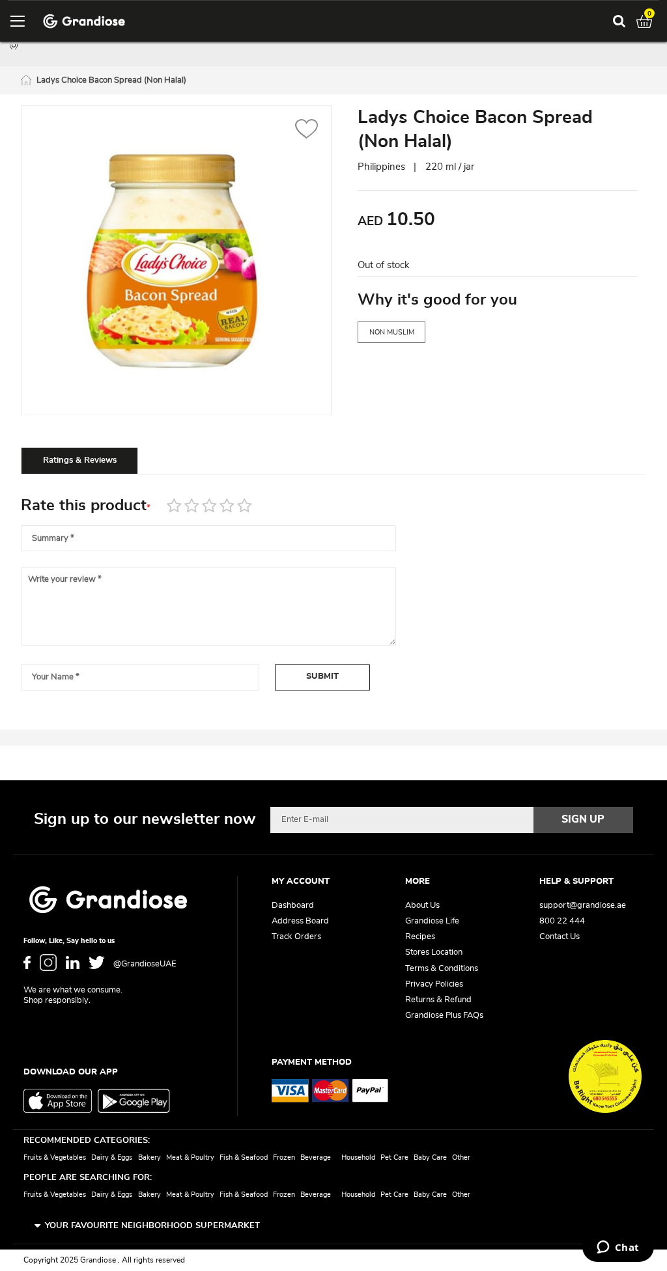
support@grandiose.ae (582, 905)
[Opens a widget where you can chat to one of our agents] (618, 1248)
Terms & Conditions (441, 968)
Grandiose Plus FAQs (444, 1015)
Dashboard (293, 905)
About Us (422, 905)
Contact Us (559, 937)
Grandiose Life (432, 921)
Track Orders (296, 937)
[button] (306, 130)
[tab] (79, 460)
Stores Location (433, 952)
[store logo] (84, 21)
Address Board (300, 921)
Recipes (420, 937)
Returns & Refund (438, 1000)
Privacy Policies (434, 984)
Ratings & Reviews (80, 460)
